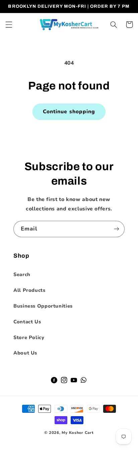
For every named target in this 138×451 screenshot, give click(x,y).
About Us (25, 352)
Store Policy (29, 337)
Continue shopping (69, 111)
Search (21, 274)
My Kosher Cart (77, 432)
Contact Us (27, 321)
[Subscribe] (116, 229)
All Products (29, 290)
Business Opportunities (43, 306)
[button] (8, 24)
